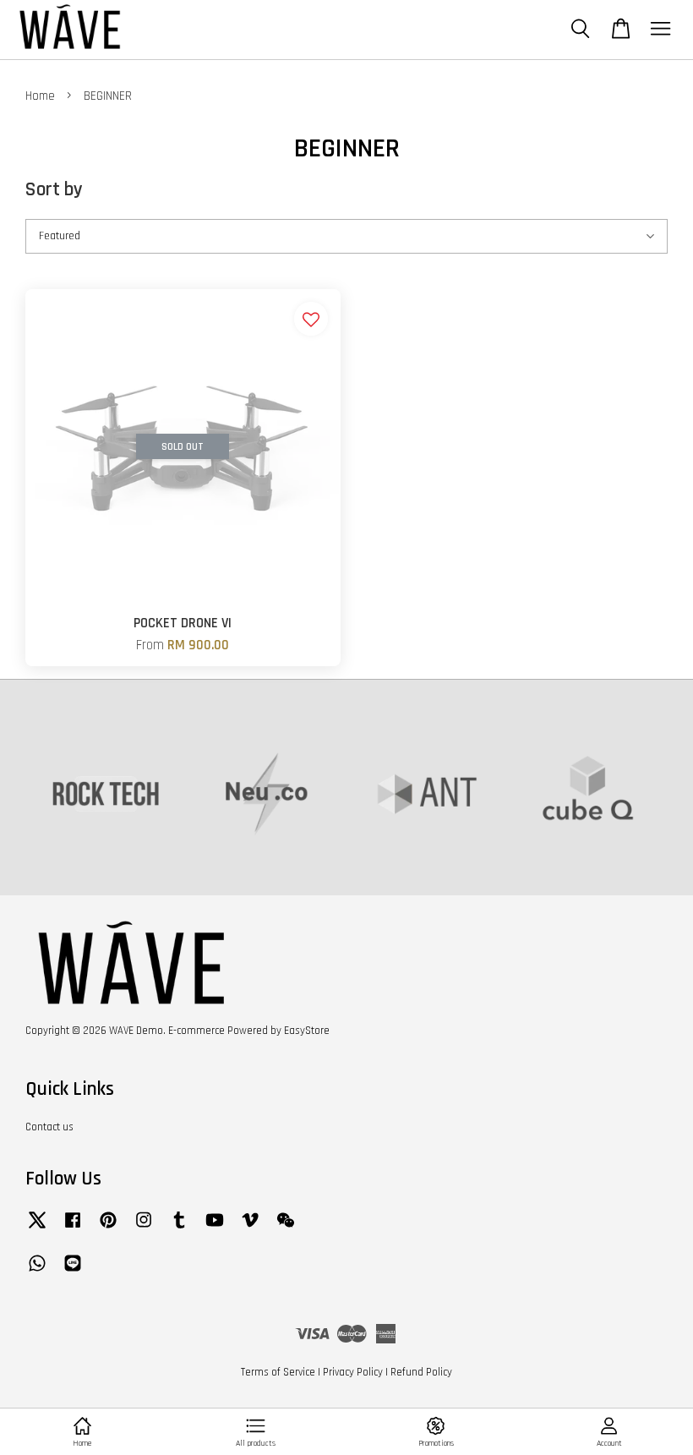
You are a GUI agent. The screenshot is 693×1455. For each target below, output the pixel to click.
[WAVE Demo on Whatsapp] (37, 1271)
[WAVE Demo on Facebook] (73, 1228)
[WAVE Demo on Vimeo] (250, 1228)
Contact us (49, 1127)
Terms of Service (278, 1372)
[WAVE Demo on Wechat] (285, 1228)
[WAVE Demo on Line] (73, 1271)
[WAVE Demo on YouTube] (214, 1228)
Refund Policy (421, 1372)
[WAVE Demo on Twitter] (37, 1228)
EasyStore (307, 1030)
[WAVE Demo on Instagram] (144, 1228)
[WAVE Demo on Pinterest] (108, 1228)
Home (40, 96)
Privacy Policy (353, 1372)
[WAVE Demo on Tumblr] (179, 1228)
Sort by (54, 190)
